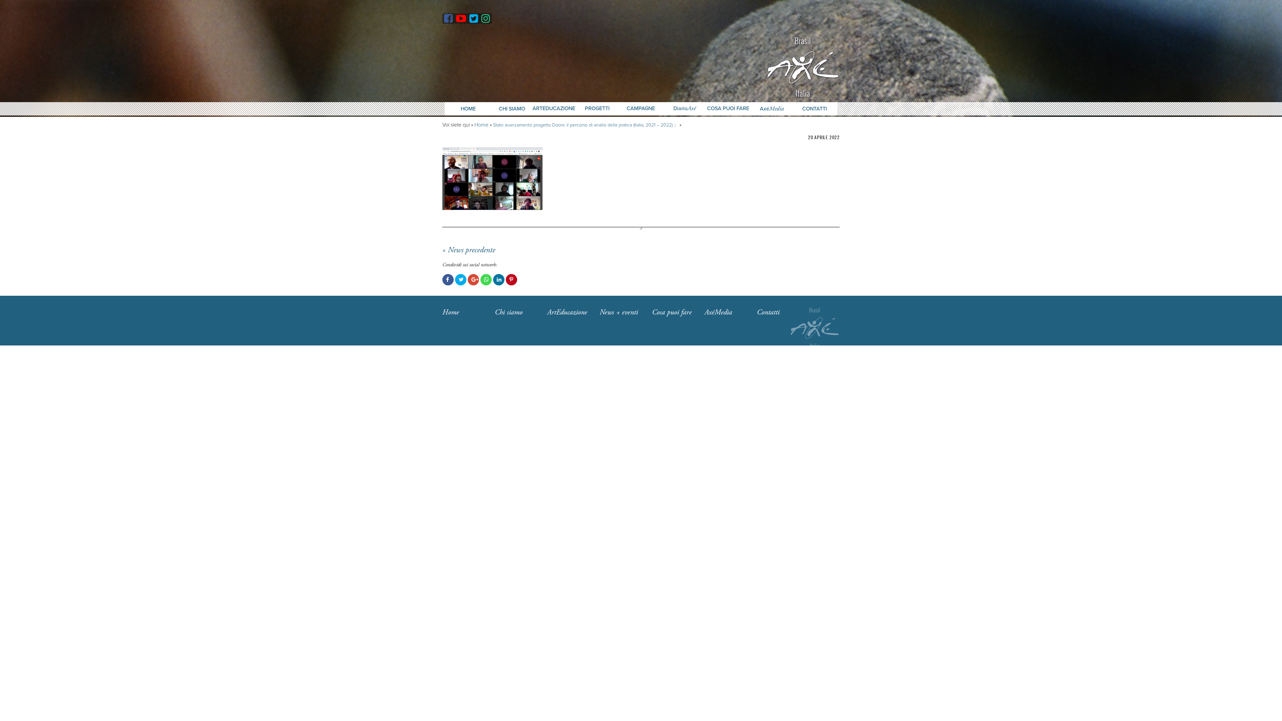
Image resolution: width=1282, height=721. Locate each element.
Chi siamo (508, 312)
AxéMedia (718, 312)
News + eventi (619, 312)
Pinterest (511, 279)
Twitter (460, 279)
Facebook (448, 279)
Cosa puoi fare (728, 108)
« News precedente (468, 250)
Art (567, 312)
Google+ (473, 279)
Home (468, 108)
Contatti (814, 108)
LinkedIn (498, 279)
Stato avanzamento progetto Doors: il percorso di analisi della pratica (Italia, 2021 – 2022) (583, 125)
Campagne (641, 108)
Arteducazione (553, 108)
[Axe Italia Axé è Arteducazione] (803, 66)
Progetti (597, 108)
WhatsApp (486, 279)
